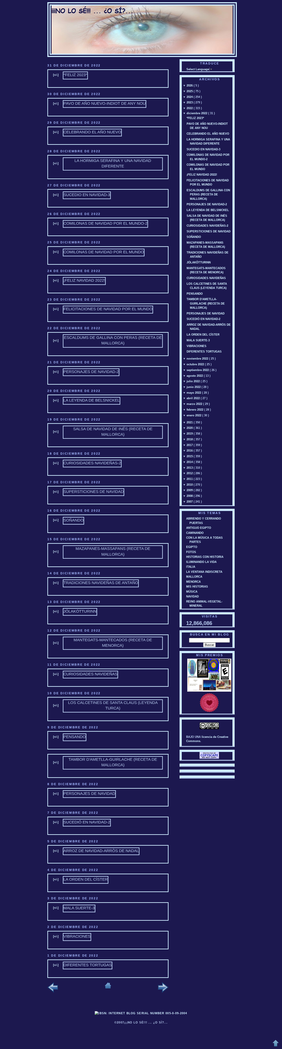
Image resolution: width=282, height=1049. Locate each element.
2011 (190, 479)
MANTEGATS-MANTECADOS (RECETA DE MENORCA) (113, 643)
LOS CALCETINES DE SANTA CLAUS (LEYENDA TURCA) (113, 705)
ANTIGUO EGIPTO (198, 527)
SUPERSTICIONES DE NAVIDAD (93, 491)
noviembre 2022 (198, 358)
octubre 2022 (196, 364)
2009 (190, 490)
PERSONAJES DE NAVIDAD (89, 793)
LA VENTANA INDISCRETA (204, 571)
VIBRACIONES (77, 936)
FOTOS (191, 552)
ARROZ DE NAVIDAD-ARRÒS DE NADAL (101, 851)
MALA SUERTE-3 (79, 908)
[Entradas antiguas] (163, 987)
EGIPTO (191, 547)
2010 (190, 484)
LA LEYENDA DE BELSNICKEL (91, 400)
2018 (190, 439)
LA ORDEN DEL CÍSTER (85, 879)
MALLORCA (194, 576)
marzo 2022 (195, 404)
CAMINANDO (195, 533)
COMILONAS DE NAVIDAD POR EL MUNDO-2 (105, 223)
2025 (190, 91)
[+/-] (55, 75)
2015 (190, 456)
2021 (190, 422)
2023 (190, 102)
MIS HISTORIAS (197, 586)
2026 (190, 85)
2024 (190, 97)
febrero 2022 (195, 409)
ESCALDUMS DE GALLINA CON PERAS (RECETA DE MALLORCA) (113, 340)
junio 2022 (194, 387)
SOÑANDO (73, 520)
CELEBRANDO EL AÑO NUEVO (92, 132)
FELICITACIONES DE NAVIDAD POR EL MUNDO (107, 309)
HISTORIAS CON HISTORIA (204, 556)
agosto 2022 (195, 375)
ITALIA (190, 566)
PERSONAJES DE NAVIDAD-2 (91, 371)
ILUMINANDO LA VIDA (201, 562)
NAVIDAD (192, 596)
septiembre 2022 (198, 370)
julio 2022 (194, 381)
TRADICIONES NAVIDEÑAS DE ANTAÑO (100, 583)
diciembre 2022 (197, 113)
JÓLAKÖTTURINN (79, 611)
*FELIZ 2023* (75, 75)
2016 (190, 450)
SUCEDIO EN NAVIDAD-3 (86, 195)
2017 (190, 445)
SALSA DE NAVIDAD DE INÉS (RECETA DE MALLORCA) (112, 432)
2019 (190, 433)
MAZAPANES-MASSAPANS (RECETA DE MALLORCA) (113, 551)
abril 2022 (194, 398)
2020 (190, 428)
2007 (190, 501)
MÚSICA (191, 591)
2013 (190, 467)
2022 (190, 108)
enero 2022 (194, 415)
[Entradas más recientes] (52, 987)
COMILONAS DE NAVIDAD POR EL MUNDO (103, 252)
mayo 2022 (194, 392)
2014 (190, 462)
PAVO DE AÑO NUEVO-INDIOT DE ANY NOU (104, 103)
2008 (190, 496)
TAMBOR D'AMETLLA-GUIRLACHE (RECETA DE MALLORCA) (113, 762)
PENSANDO (74, 737)
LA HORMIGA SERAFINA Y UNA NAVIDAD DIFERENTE (112, 163)
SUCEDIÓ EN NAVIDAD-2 (86, 822)
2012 (190, 473)
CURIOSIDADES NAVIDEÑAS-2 (92, 463)
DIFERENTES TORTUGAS (87, 965)
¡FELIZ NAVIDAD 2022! (84, 280)
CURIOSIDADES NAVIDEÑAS (90, 674)
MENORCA (193, 581)
